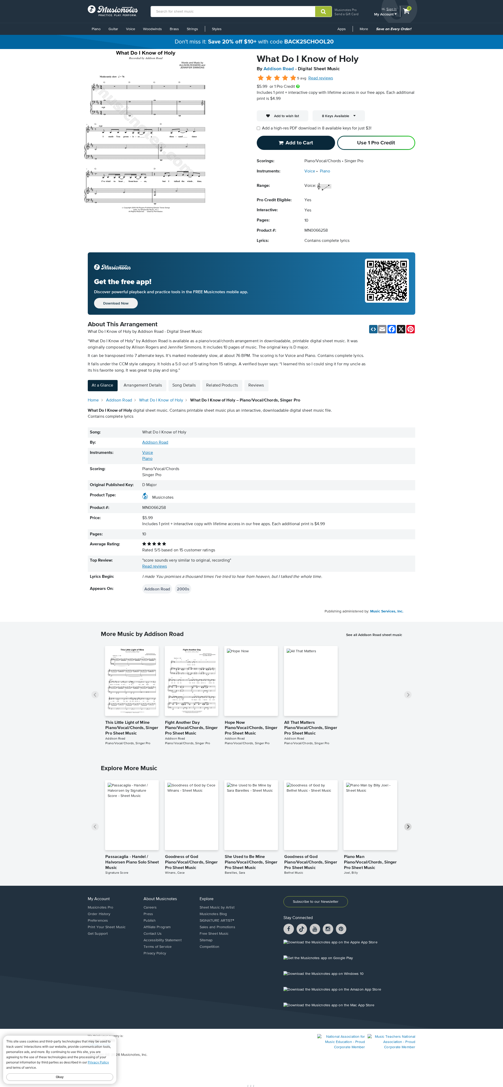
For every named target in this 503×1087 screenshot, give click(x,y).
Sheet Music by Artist (217, 907)
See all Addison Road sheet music (374, 635)
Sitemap (206, 940)
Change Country (99, 1044)
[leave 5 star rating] (293, 78)
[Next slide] (408, 694)
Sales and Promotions (217, 927)
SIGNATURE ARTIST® (217, 920)
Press (148, 914)
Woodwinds (152, 29)
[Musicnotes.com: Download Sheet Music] (113, 11)
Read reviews (320, 78)
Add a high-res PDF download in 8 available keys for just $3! (316, 128)
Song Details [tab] (184, 385)
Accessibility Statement (162, 940)
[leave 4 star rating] (285, 78)
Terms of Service (158, 947)
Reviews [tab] (256, 385)
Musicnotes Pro (346, 10)
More (365, 31)
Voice (130, 29)
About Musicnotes (160, 899)
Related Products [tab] (222, 385)
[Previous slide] (95, 694)
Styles (217, 29)
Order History (99, 914)
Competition (209, 947)
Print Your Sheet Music (106, 927)
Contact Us (153, 934)
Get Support (98, 934)
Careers (150, 907)
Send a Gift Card (346, 14)
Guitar (113, 29)
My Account (384, 14)
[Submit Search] (323, 11)
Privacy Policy (155, 953)
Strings (192, 29)
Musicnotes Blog (213, 914)
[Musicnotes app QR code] (387, 283)
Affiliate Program (157, 927)
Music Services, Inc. (386, 611)
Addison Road (279, 69)
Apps (341, 29)
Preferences (98, 920)
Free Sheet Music (214, 934)
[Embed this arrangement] (373, 329)
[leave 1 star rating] (261, 78)
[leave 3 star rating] (277, 78)
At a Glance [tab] (102, 385)
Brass (174, 29)
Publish (150, 920)
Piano (96, 29)
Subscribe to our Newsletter (315, 902)
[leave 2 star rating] (269, 78)
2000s (183, 588)
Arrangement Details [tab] (143, 385)
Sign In (391, 9)
